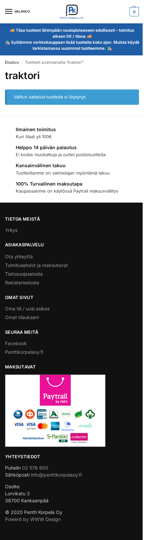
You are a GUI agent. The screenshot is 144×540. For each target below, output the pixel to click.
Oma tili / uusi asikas (27, 308)
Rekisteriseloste (22, 282)
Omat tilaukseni (22, 317)
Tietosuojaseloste (24, 274)
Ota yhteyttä (19, 256)
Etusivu (12, 62)
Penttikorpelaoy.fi (24, 352)
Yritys (11, 230)
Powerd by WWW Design (33, 519)
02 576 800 (35, 468)
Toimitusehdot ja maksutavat (36, 265)
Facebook (16, 343)
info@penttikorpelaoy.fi (56, 475)
